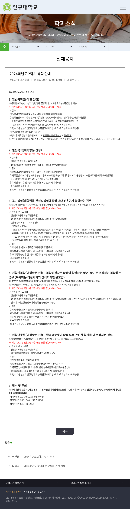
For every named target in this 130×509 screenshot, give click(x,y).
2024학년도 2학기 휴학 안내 (39, 456)
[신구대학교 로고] (66, 7)
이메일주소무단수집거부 (34, 492)
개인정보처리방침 (13, 492)
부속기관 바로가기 (15, 483)
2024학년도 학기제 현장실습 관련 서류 (44, 466)
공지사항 (49, 47)
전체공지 (82, 47)
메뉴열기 (123, 7)
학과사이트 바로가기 (81, 483)
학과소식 (16, 47)
